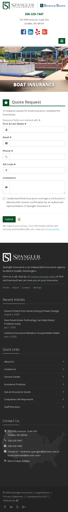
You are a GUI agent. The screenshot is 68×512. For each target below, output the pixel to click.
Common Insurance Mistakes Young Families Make (32, 334)
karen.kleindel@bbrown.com (23, 455)
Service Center (12, 376)
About (15, 287)
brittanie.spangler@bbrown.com (39, 451)
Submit (9, 219)
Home (6, 287)
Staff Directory (12, 406)
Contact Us (10, 369)
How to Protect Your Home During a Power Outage (31, 312)
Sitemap (37, 287)
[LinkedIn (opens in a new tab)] (30, 32)
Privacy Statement (13, 496)
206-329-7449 (15, 446)
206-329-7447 (15, 440)
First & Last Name (14, 123)
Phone (8, 150)
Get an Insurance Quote (17, 392)
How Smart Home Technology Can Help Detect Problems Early (29, 323)
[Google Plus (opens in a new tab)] (44, 32)
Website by (11, 500)
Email (7, 137)
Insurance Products (15, 384)
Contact (26, 287)
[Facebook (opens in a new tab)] (23, 32)
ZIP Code (9, 164)
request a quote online (43, 276)
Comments (9, 177)
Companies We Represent (18, 399)
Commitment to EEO (37, 496)
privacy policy (52, 229)
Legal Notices (42, 492)
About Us (9, 361)
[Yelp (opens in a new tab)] (37, 32)
